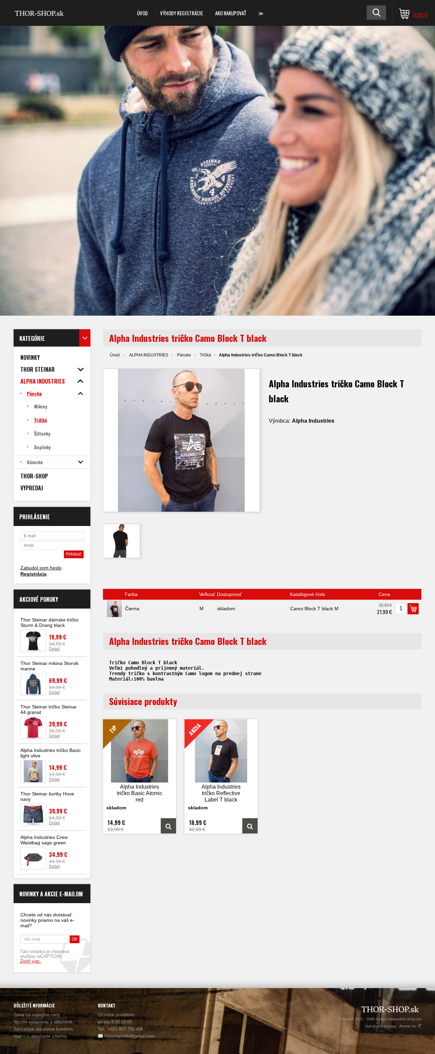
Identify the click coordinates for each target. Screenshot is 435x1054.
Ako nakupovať (230, 13)
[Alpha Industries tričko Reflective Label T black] (250, 825)
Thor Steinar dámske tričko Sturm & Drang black (49, 622)
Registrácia (33, 574)
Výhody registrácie (181, 13)
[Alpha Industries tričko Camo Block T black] (181, 440)
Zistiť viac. (30, 961)
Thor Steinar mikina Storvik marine (49, 666)
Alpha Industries (313, 421)
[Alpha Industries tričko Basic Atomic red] (168, 825)
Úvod (142, 13)
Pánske (184, 355)
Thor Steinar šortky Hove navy (47, 796)
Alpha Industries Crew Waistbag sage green (44, 840)
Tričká (205, 355)
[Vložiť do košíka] (413, 608)
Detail (54, 649)
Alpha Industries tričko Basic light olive (50, 753)
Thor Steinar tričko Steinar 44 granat (48, 709)
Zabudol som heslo (41, 567)
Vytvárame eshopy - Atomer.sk (391, 1026)
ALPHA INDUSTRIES (148, 355)
